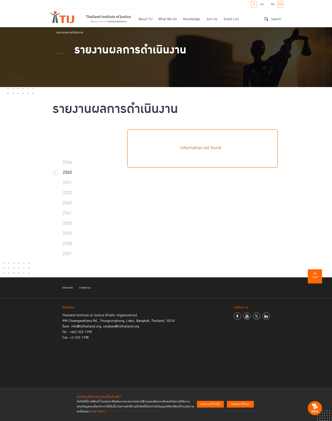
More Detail (97, 411)
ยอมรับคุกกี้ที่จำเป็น (210, 404)
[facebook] (237, 316)
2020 (67, 193)
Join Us (211, 19)
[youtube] (247, 316)
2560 (67, 223)
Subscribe (67, 288)
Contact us (84, 288)
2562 (67, 203)
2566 (67, 162)
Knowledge (191, 19)
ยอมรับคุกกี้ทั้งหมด (240, 404)
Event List (231, 19)
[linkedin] (266, 316)
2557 (67, 254)
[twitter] (256, 316)
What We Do (168, 19)
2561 (67, 213)
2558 (67, 243)
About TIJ (145, 19)
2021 (67, 182)
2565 (67, 172)
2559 (67, 233)
